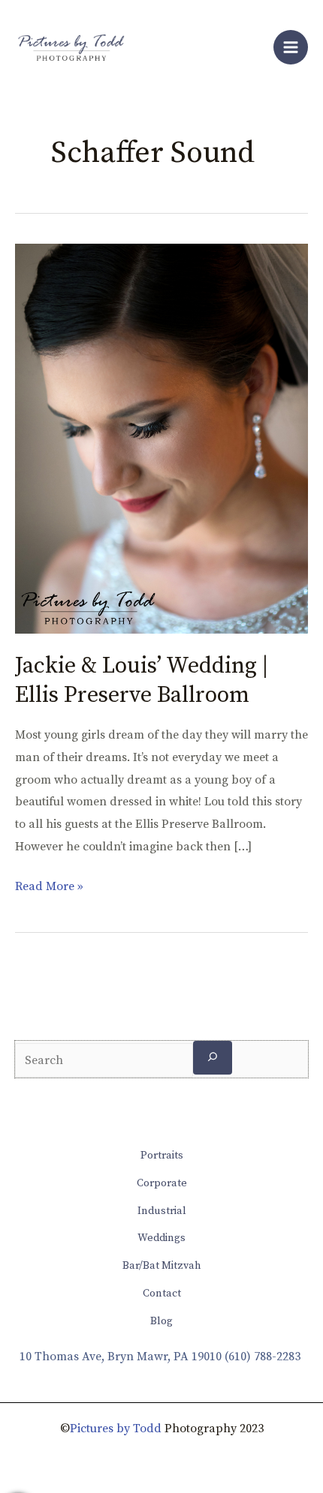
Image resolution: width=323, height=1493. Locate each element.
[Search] (212, 1058)
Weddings (161, 1238)
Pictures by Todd (116, 1428)
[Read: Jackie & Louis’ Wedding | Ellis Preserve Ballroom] (161, 437)
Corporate (162, 1183)
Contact (162, 1293)
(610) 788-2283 (262, 1356)
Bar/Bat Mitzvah (161, 1266)
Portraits (161, 1155)
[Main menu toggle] (290, 47)
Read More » (49, 885)
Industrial (161, 1211)
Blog (161, 1321)
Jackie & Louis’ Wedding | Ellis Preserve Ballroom (141, 680)
